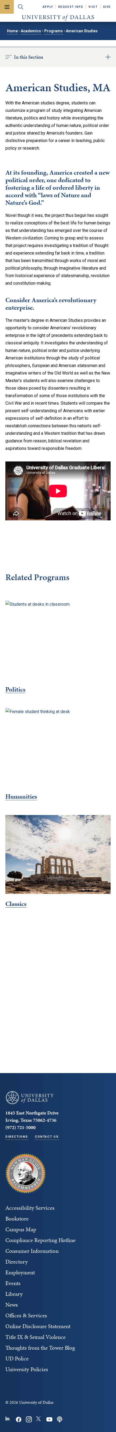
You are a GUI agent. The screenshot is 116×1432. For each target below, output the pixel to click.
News (11, 1305)
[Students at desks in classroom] (58, 640)
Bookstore (17, 1219)
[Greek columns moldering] (58, 854)
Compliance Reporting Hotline (40, 1240)
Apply (48, 6)
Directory (16, 1262)
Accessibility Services (29, 1208)
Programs (53, 31)
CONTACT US (47, 1136)
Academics (31, 31)
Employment (20, 1272)
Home (12, 31)
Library (14, 1294)
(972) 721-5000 (20, 1127)
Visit (93, 6)
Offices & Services (26, 1315)
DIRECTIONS (16, 1136)
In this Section (28, 57)
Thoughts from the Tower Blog (40, 1348)
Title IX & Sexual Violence (35, 1337)
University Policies (26, 1369)
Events (13, 1283)
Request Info (70, 6)
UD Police (17, 1359)
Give (107, 6)
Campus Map (20, 1229)
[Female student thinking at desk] (58, 747)
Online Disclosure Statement (37, 1326)
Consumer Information (32, 1251)
